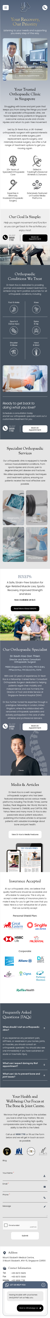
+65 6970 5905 (18, 1273)
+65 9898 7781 (18, 1280)
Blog (5, 1160)
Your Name (8, 1172)
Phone (6, 1194)
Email (6, 1183)
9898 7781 (12, 239)
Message (7, 1206)
